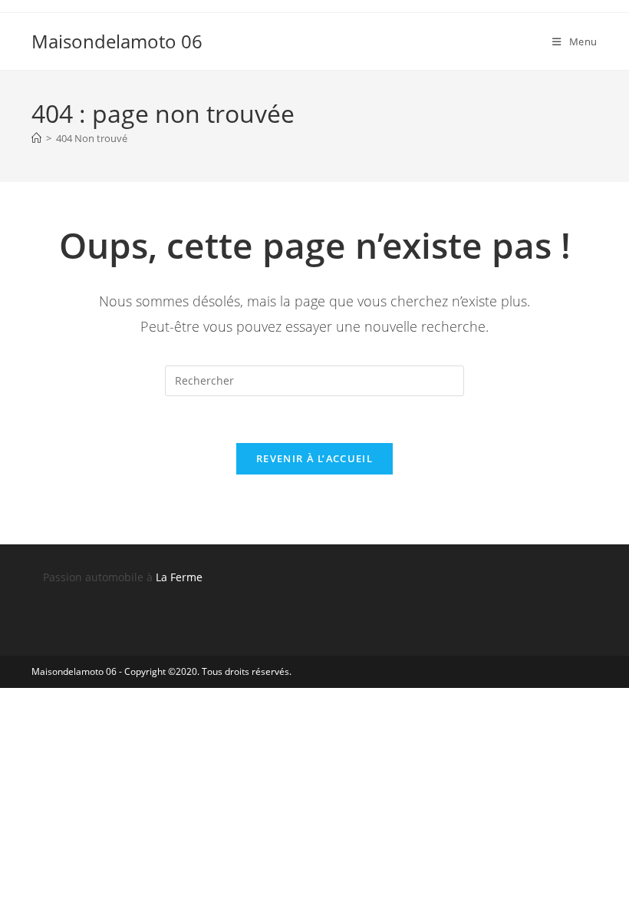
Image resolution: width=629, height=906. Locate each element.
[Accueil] (36, 138)
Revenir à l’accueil (314, 458)
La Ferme (179, 577)
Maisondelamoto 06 (117, 41)
